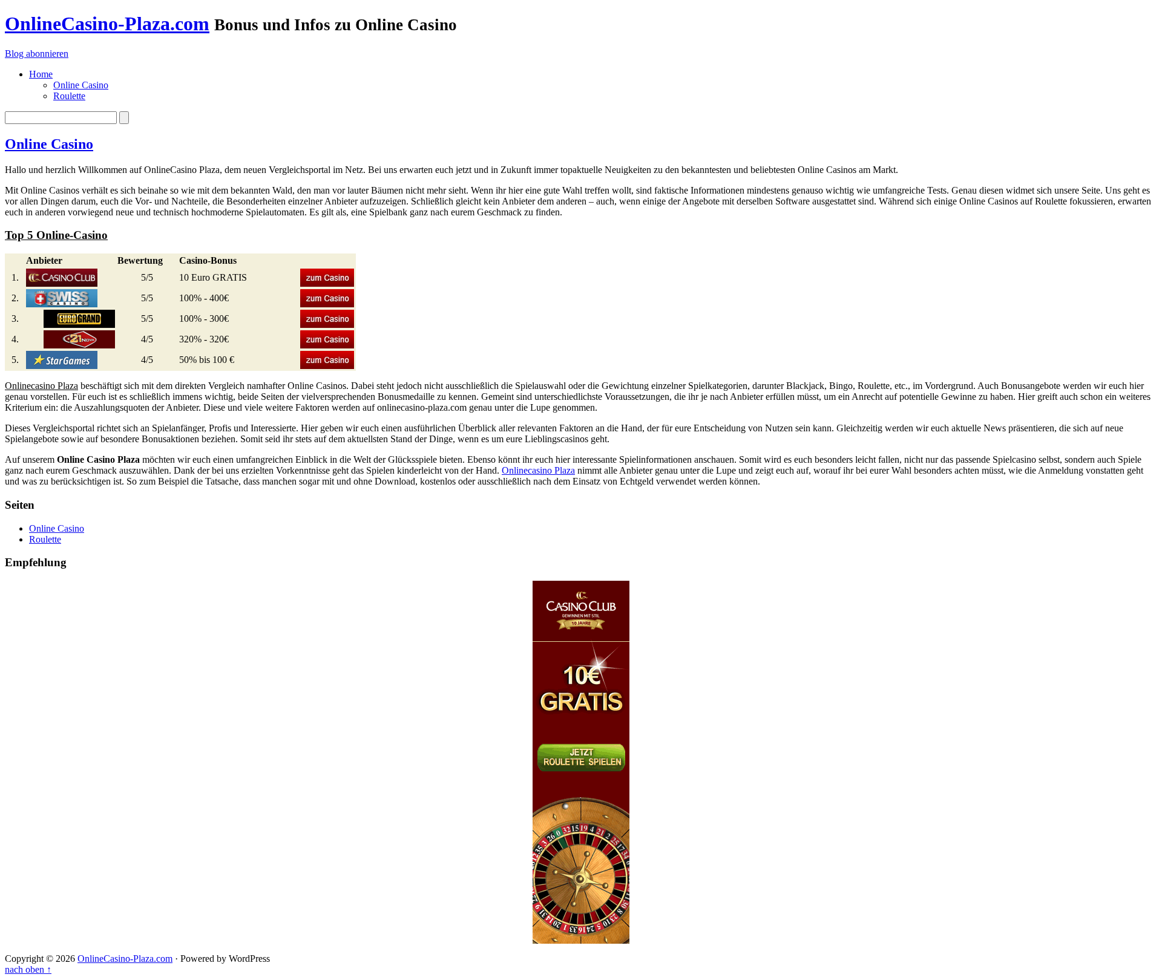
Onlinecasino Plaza (538, 470)
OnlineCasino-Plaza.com (107, 23)
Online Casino (49, 144)
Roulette (45, 539)
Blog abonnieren (36, 53)
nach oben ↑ (28, 969)
